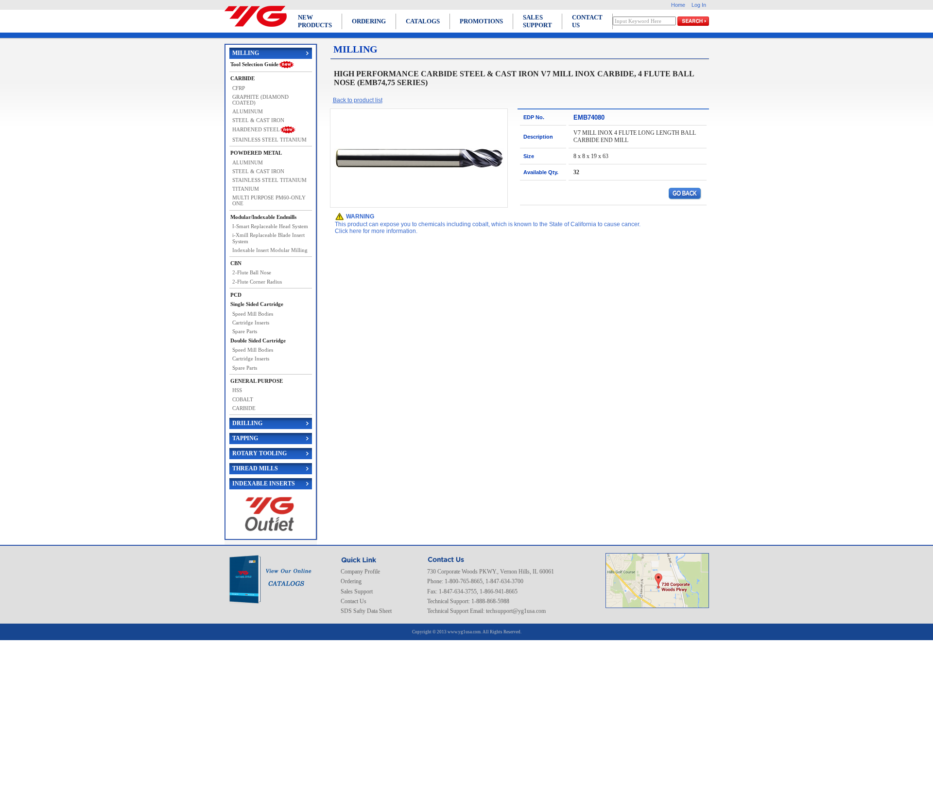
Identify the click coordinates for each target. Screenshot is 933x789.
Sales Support (357, 591)
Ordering (351, 581)
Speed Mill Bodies (252, 314)
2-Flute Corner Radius (257, 282)
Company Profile (360, 571)
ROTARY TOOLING (259, 453)
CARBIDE (244, 408)
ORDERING (369, 21)
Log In (698, 5)
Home (678, 5)
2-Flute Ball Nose (251, 272)
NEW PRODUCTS (315, 21)
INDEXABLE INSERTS (263, 483)
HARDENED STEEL (256, 129)
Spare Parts (244, 331)
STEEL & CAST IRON (258, 120)
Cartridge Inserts (250, 322)
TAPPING (245, 438)
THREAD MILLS (255, 468)
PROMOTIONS (481, 21)
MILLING (245, 53)
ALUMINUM (247, 111)
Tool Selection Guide (254, 64)
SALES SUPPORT (537, 21)
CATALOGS (423, 21)
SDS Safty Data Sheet (366, 611)
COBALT (242, 399)
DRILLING (247, 423)
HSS (237, 390)
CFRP (238, 88)
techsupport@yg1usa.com (516, 611)
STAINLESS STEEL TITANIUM (269, 140)
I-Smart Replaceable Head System (270, 226)
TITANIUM (245, 189)
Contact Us (353, 601)
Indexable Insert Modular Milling (270, 250)
